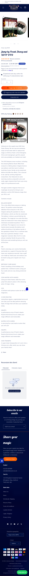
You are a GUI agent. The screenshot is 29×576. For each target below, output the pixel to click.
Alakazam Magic (10, 561)
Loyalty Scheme (7, 510)
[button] (3, 7)
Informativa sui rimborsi (21, 561)
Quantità (3, 79)
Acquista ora (14, 97)
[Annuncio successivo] (26, 2)
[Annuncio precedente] (3, 2)
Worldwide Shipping (9, 499)
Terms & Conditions (8, 506)
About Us (5, 491)
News (4, 495)
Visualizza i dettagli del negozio (11, 108)
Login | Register (7, 513)
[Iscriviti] (24, 426)
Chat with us (22, 572)
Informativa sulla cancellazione (15, 571)
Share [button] (4, 352)
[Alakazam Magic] (14, 7)
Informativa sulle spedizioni (12, 568)
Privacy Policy (7, 517)
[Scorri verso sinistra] (11, 44)
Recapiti (22, 568)
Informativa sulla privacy (15, 563)
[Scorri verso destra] (18, 44)
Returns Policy (7, 502)
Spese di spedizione (5, 65)
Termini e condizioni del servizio (15, 566)
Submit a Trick (10, 459)
